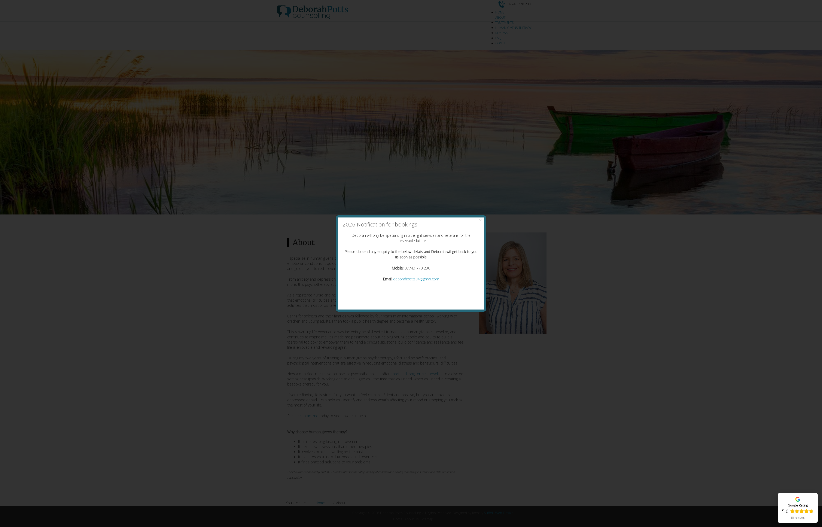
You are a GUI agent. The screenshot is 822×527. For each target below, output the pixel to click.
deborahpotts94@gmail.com (416, 278)
